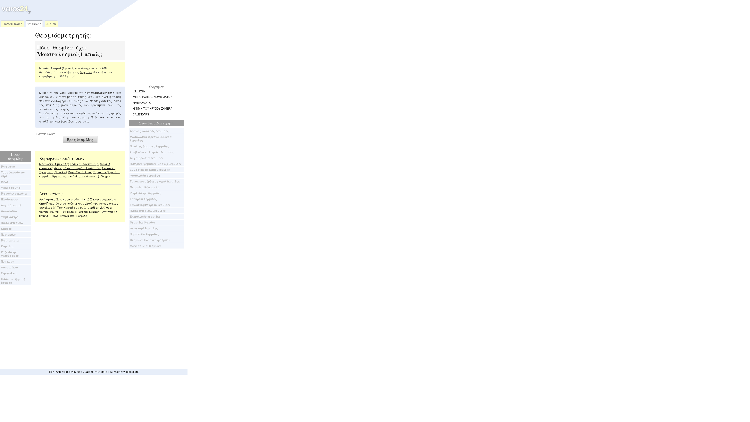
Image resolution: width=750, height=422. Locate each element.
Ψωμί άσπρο (10, 217)
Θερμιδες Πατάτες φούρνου (150, 240)
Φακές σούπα (11, 188)
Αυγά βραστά (11, 205)
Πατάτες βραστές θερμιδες (149, 146)
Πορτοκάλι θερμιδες (144, 234)
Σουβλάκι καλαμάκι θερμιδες (152, 152)
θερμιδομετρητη (160, 123)
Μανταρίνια (10, 240)
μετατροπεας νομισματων (152, 97)
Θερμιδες (34, 24)
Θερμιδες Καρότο (142, 222)
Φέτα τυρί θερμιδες (144, 228)
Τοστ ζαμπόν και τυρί (13, 174)
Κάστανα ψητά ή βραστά (13, 280)
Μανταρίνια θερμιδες (146, 246)
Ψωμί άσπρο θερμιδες (145, 193)
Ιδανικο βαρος (12, 24)
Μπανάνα (8, 166)
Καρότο (6, 229)
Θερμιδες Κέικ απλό (144, 187)
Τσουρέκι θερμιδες (143, 199)
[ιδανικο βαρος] (15, 13)
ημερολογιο (142, 103)
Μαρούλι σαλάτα (14, 193)
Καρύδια (7, 246)
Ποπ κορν (7, 261)
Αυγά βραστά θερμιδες (147, 158)
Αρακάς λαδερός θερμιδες (149, 131)
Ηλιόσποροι (9, 199)
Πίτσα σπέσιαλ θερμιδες (148, 211)
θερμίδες (86, 72)
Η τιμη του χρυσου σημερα (152, 108)
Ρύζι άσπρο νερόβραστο (10, 253)
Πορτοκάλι (8, 234)
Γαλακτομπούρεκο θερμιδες (150, 205)
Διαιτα (51, 24)
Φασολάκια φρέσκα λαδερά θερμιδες (151, 138)
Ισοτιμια (139, 91)
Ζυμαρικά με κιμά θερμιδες (150, 170)
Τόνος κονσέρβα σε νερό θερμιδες (155, 181)
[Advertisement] (106, 10)
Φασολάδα (9, 211)
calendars (141, 114)
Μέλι (4, 182)
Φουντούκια (9, 267)
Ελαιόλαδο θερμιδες (145, 216)
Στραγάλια (9, 273)
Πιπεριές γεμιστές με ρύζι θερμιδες (156, 164)
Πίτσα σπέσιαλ (12, 223)
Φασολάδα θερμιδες (145, 175)
